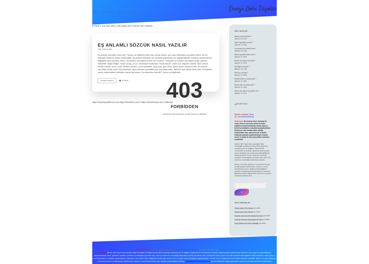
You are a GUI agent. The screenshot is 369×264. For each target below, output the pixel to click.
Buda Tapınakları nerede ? (244, 42)
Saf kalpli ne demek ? (242, 67)
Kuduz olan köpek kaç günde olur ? (247, 91)
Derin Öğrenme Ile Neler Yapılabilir (246, 223)
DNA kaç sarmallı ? (241, 73)
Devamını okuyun (108, 81)
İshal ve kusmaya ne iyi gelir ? (245, 60)
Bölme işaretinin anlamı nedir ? (245, 54)
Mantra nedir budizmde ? (243, 36)
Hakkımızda (132, 12)
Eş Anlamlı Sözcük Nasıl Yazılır (142, 45)
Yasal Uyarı (121, 12)
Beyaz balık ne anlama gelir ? (245, 85)
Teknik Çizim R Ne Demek (244, 208)
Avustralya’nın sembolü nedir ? (245, 48)
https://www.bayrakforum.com (105, 102)
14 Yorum (125, 80)
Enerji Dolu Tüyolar (253, 8)
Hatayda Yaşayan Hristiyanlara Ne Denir (249, 216)
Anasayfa (95, 12)
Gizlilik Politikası (107, 12)
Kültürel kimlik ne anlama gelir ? (245, 79)
